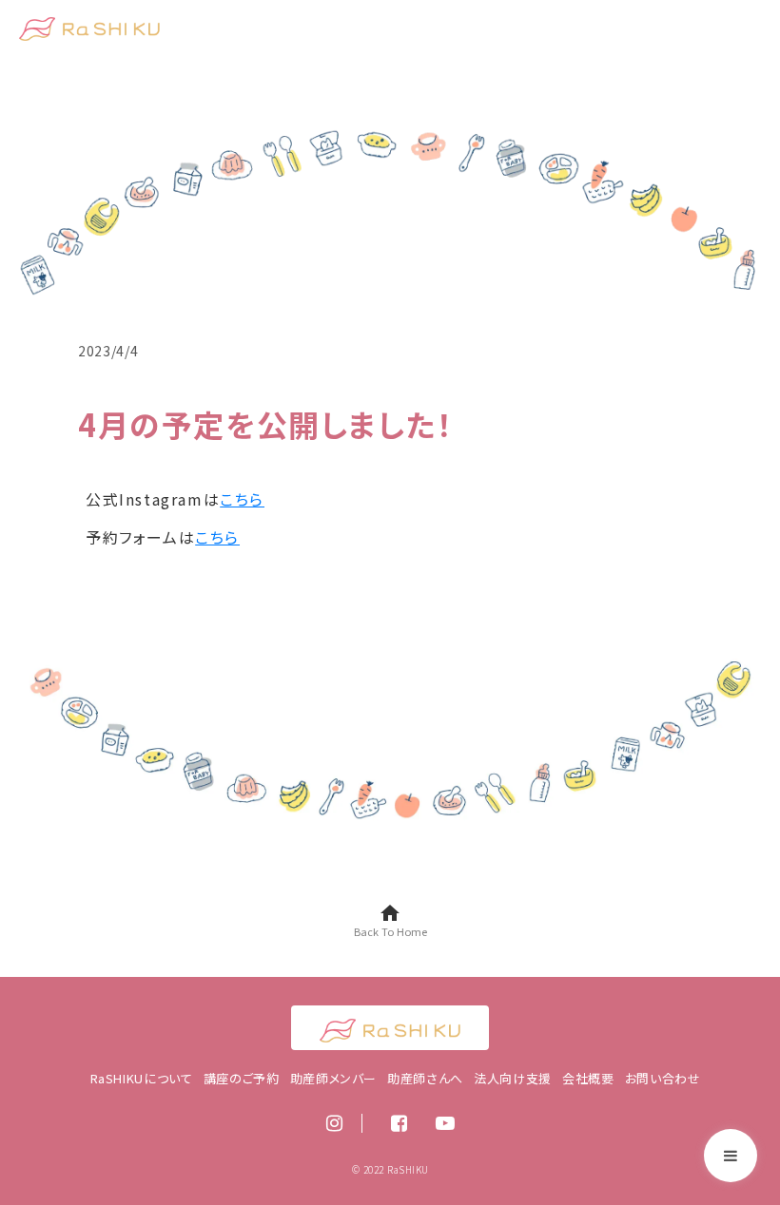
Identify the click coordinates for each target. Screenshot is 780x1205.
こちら (242, 499)
